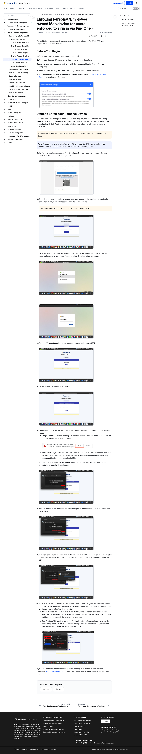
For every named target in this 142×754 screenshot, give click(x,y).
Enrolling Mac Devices (17, 39)
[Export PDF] (105, 36)
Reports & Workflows (15, 119)
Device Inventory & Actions (18, 69)
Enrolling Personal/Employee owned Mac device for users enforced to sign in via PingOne (21, 59)
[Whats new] (136, 3)
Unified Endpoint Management (53, 720)
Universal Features (14, 129)
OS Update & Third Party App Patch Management (19, 136)
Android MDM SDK (80, 735)
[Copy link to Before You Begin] (63, 51)
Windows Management (52, 8)
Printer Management (14, 113)
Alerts (9, 143)
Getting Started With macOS (19, 36)
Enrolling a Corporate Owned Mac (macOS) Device (21, 42)
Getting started (12, 19)
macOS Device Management (17, 32)
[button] (129, 8)
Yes (48, 689)
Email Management (15, 79)
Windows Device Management (18, 26)
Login (130, 3)
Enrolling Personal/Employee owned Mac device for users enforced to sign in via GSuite (21, 52)
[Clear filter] (29, 15)
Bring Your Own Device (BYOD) (53, 729)
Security (54, 749)
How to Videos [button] (68, 8)
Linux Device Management (16, 96)
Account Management (15, 133)
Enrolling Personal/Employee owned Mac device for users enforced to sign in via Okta (21, 49)
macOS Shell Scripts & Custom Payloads (20, 86)
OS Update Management (82, 720)
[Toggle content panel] (115, 16)
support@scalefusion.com (56, 671)
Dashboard (11, 116)
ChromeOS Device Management (18, 103)
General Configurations (17, 83)
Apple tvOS (11, 99)
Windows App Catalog (82, 723)
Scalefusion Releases (15, 139)
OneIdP (10, 106)
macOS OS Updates (16, 93)
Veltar (9, 109)
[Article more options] (110, 36)
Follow (94, 36)
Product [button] (19, 8)
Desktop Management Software (54, 732)
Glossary (81, 8)
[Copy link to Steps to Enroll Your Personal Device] (90, 114)
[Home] (16, 3)
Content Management (15, 123)
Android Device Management (17, 22)
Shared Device (79, 726)
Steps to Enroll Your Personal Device (128, 24)
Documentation (47, 14)
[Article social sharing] (101, 36)
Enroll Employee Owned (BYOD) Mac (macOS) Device (21, 46)
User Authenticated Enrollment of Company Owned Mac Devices (21, 66)
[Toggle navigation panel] (33, 17)
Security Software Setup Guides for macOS (20, 89)
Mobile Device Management (52, 723)
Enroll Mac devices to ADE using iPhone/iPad (21, 63)
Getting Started (8, 8)
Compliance (44, 749)
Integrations (11, 126)
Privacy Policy (33, 749)
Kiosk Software (48, 726)
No (60, 689)
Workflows (77, 729)
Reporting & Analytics (81, 732)
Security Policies (15, 76)
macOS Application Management (20, 73)
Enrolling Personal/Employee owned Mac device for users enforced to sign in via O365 (21, 56)
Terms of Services (20, 749)
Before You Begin (127, 19)
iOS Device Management (16, 29)
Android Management (34, 8)
